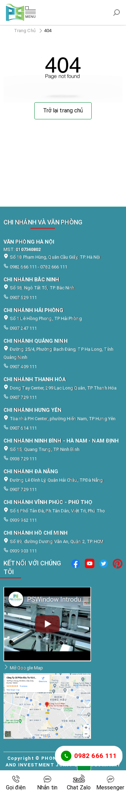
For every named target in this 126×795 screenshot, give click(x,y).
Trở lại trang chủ (63, 110)
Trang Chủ (25, 30)
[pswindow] (75, 567)
